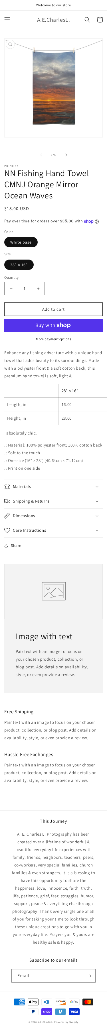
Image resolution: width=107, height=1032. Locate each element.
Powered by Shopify (66, 1021)
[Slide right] (66, 155)
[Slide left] (41, 155)
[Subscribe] (89, 976)
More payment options (53, 339)
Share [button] (16, 545)
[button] (7, 19)
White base (21, 242)
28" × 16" (19, 264)
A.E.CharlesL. (45, 1021)
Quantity (11, 277)
